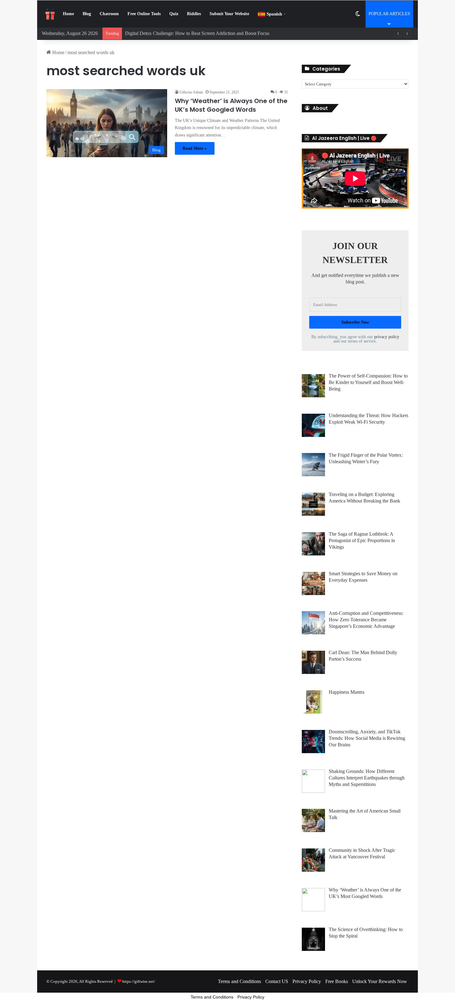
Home (68, 13)
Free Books (336, 981)
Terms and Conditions (239, 981)
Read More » (195, 148)
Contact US (276, 981)
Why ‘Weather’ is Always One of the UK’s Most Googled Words (231, 105)
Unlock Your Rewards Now (379, 981)
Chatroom (109, 13)
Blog (87, 13)
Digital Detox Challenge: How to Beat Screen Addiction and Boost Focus (197, 33)
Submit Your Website (229, 13)
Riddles (194, 13)
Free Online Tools (144, 13)
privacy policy (386, 336)
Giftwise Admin (191, 92)
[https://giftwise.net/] (50, 14)
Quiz (173, 13)
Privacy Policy (306, 981)
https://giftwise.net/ (138, 981)
